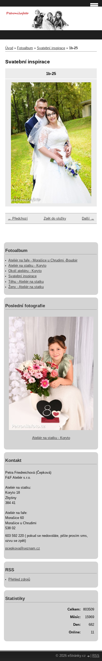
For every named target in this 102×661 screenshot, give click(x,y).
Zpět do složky (55, 218)
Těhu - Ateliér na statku (26, 282)
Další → (88, 218)
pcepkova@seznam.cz (22, 548)
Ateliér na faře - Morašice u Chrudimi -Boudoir (42, 260)
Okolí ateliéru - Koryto (25, 271)
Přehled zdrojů (19, 579)
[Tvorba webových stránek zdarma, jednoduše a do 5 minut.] (88, 656)
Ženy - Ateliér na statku (26, 287)
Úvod (9, 48)
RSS (95, 656)
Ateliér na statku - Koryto (27, 266)
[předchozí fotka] (17, 142)
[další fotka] (85, 142)
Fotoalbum (25, 48)
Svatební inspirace (51, 48)
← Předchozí (18, 218)
